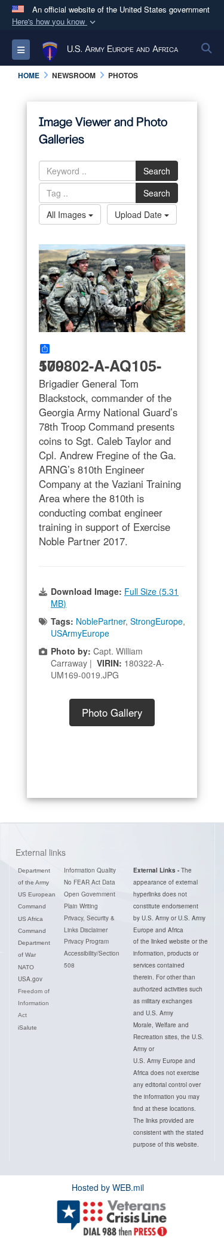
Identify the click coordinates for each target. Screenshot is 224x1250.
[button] (55, 22)
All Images (67, 214)
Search (156, 171)
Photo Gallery (112, 712)
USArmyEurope (80, 633)
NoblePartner (100, 621)
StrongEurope (156, 621)
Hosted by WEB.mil (108, 1187)
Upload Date (139, 214)
